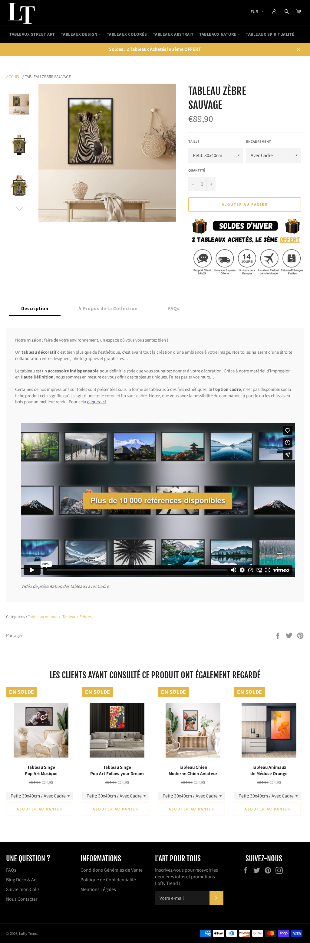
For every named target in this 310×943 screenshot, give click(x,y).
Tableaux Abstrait (173, 34)
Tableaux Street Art (32, 34)
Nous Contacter (21, 899)
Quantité (196, 170)
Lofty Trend (28, 933)
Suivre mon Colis (23, 889)
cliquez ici (96, 401)
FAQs (11, 870)
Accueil (13, 76)
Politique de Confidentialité (108, 879)
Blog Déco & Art (21, 879)
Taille (194, 141)
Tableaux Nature (218, 34)
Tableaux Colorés (127, 34)
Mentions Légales (98, 889)
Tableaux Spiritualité (270, 34)
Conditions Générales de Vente (112, 870)
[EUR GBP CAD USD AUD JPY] (256, 12)
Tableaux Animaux (44, 616)
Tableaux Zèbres (77, 616)
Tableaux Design (79, 34)
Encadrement (258, 141)
